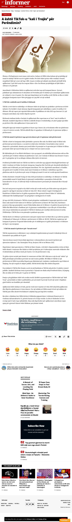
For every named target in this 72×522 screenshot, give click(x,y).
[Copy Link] (18, 28)
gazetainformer (6, 32)
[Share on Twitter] (12, 28)
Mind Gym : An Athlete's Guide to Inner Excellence (28, 395)
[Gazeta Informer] (17, 2)
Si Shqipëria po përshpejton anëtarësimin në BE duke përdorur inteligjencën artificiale (62, 483)
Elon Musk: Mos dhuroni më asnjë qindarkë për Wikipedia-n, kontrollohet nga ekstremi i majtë (26, 483)
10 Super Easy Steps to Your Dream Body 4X (44, 384)
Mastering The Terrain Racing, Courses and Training (44, 396)
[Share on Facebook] (10, 28)
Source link (7, 310)
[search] (60, 2)
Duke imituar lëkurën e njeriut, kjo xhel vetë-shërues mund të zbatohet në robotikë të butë (9, 483)
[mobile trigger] (3, 2)
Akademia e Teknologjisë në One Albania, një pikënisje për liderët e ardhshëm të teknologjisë (44, 483)
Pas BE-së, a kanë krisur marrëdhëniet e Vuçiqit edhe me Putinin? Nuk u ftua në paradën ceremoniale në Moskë (30, 410)
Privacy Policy (31, 519)
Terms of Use (42, 519)
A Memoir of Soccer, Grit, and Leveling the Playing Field (28, 385)
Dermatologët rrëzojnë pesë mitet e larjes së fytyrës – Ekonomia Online (35, 454)
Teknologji (6, 14)
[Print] (20, 28)
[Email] (15, 28)
